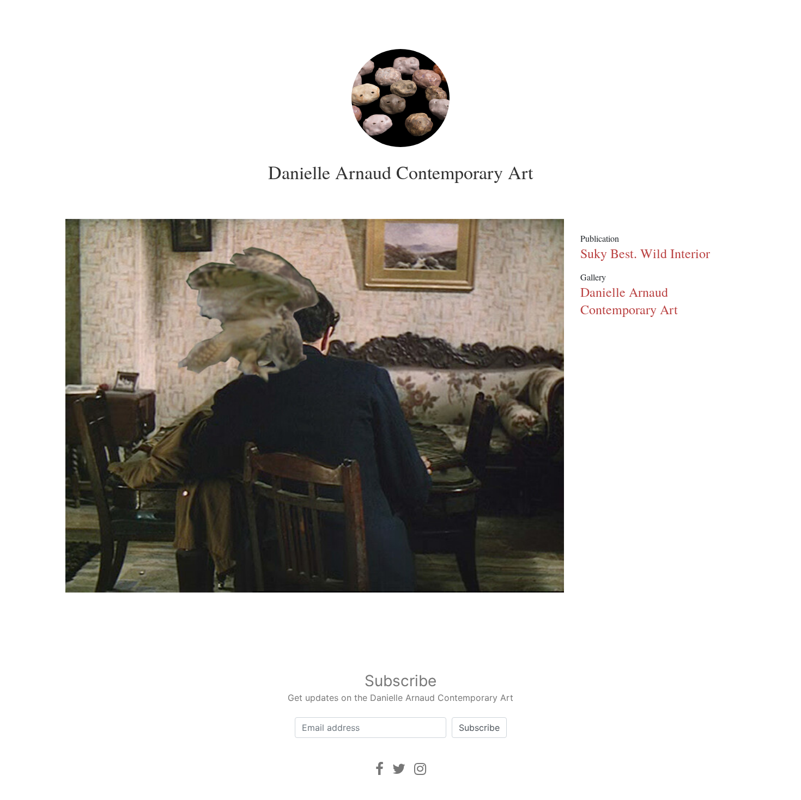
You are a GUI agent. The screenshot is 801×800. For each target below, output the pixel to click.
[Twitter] (399, 768)
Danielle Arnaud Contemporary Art (400, 172)
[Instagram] (420, 768)
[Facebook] (379, 768)
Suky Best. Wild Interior (645, 253)
